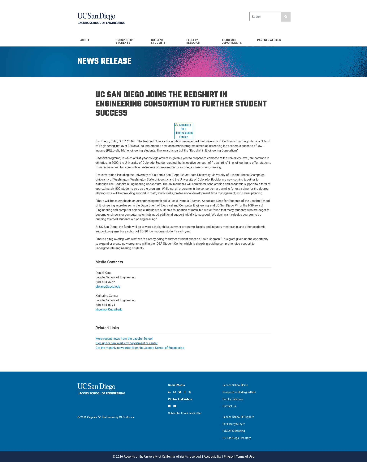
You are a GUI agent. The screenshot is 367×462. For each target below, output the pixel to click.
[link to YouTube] (174, 406)
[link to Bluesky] (180, 392)
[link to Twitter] (189, 392)
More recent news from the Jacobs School (124, 338)
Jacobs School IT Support (238, 416)
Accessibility (212, 456)
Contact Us (229, 406)
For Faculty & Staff (234, 424)
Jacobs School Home (235, 385)
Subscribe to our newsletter (185, 413)
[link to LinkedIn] (169, 392)
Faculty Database (233, 399)
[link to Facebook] (185, 392)
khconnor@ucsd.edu (109, 309)
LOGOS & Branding (234, 430)
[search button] (286, 17)
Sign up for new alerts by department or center (127, 343)
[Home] (101, 18)
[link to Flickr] (169, 406)
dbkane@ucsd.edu (108, 286)
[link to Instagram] (174, 392)
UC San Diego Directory (237, 437)
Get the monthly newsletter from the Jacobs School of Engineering (140, 348)
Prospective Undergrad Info (239, 392)
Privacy (229, 456)
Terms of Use (245, 456)
